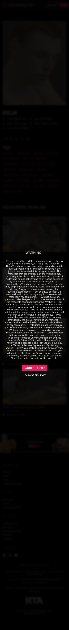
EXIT (43, 375)
